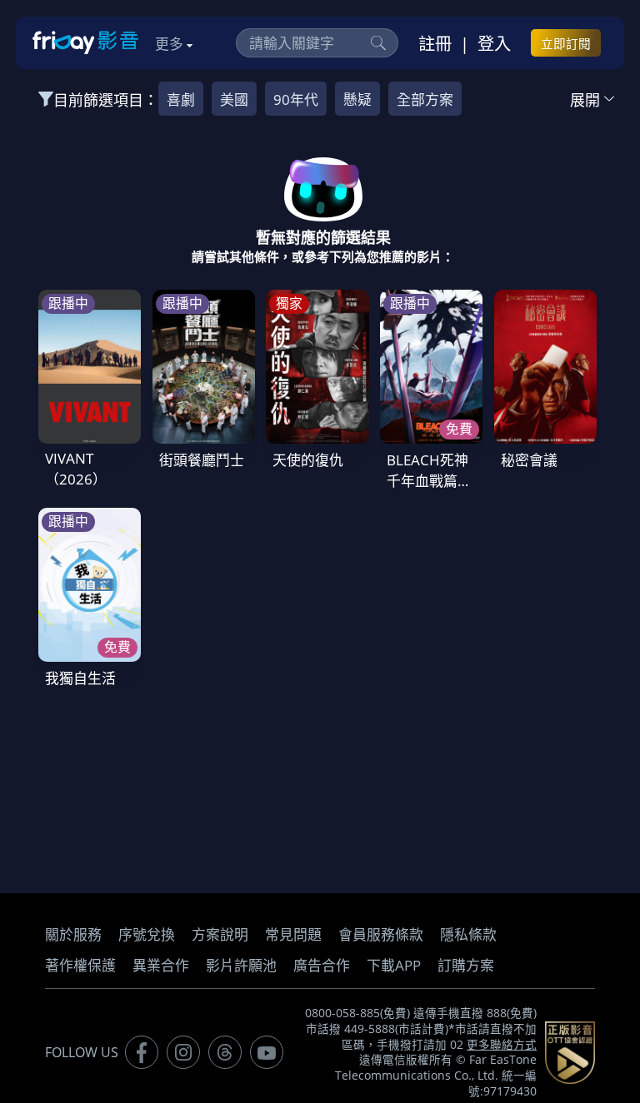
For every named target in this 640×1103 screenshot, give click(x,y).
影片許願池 (241, 965)
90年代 (295, 99)
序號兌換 (146, 934)
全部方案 (425, 99)
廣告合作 (321, 965)
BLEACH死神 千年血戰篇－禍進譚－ (429, 480)
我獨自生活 (80, 678)
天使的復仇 (307, 460)
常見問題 (293, 934)
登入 (494, 43)
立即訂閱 (566, 43)
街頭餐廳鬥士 (201, 460)
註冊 (435, 43)
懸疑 (357, 99)
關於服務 (73, 934)
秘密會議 (529, 460)
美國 (234, 99)
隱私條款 (468, 934)
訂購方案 (466, 965)
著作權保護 (80, 965)
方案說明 (220, 934)
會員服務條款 (380, 934)
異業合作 (160, 965)
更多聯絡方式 (502, 1044)
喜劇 (181, 99)
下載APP (394, 965)
